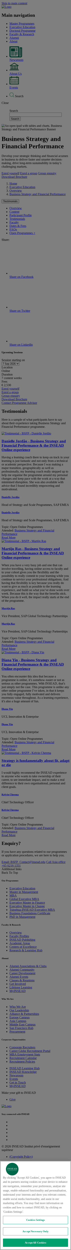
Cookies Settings (35, 1219)
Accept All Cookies (35, 1242)
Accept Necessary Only (35, 1231)
